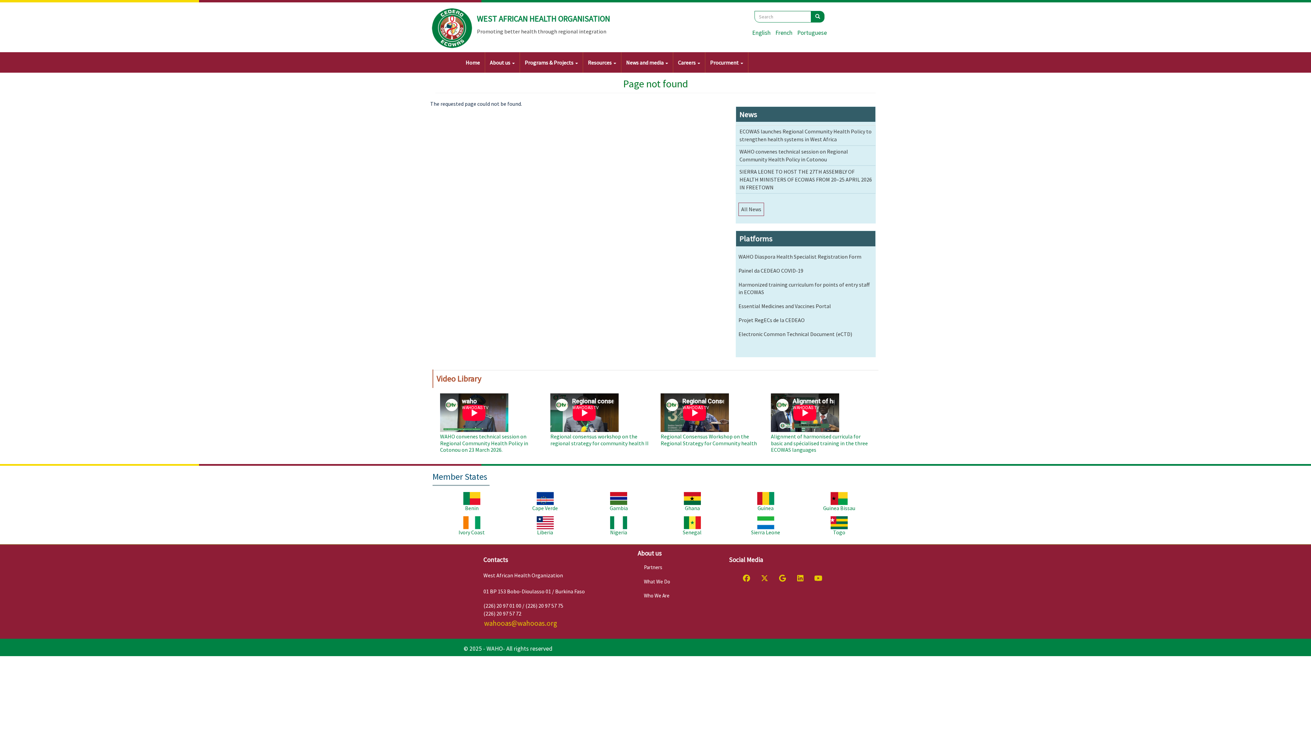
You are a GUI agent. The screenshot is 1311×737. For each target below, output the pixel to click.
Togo (839, 532)
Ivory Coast (472, 532)
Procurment (725, 62)
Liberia (545, 532)
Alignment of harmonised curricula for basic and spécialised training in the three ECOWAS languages (819, 443)
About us (500, 62)
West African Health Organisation (543, 18)
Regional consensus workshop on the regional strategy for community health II (599, 439)
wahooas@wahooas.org (520, 623)
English (761, 33)
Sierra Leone (765, 532)
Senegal (692, 532)
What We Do (657, 581)
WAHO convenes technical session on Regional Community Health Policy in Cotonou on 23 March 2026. (484, 443)
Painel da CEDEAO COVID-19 (770, 270)
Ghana (692, 508)
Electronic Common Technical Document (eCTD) (795, 334)
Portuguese (812, 33)
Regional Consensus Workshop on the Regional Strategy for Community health (709, 439)
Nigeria (618, 532)
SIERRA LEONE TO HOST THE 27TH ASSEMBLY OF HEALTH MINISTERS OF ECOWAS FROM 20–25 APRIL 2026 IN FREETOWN (805, 179)
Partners (653, 567)
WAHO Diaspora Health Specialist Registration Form (799, 256)
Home (473, 62)
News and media (645, 62)
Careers (687, 62)
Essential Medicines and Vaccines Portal (784, 306)
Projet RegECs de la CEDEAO (771, 320)
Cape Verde (545, 508)
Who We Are (656, 595)
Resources (600, 62)
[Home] (452, 28)
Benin (472, 508)
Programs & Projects (550, 62)
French (783, 33)
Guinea (766, 508)
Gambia (619, 508)
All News (751, 209)
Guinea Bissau (839, 508)
